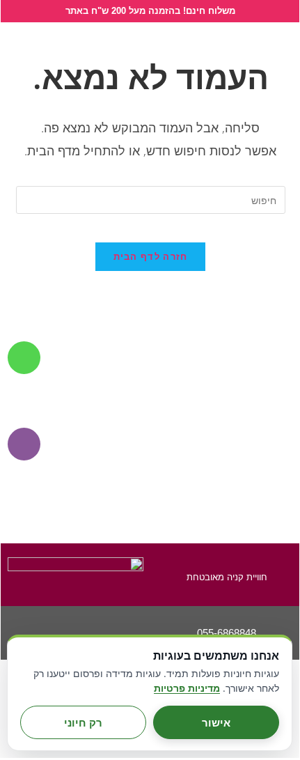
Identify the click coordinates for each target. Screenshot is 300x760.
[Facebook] (113, 624)
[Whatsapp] (38, 624)
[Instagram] (75, 624)
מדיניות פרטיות (187, 688)
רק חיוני (83, 722)
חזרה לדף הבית (150, 256)
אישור (216, 722)
